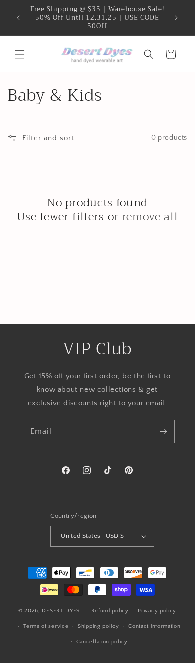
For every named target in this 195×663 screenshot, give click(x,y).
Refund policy (110, 611)
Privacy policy (157, 611)
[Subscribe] (163, 431)
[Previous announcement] (19, 18)
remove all (150, 217)
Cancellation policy (102, 642)
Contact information (154, 626)
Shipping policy (99, 626)
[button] (20, 54)
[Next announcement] (177, 18)
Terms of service (46, 626)
